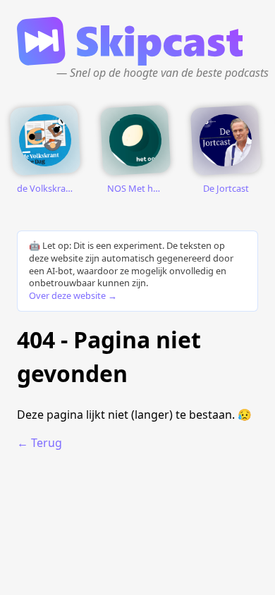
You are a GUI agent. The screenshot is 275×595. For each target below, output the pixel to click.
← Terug (39, 442)
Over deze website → (73, 295)
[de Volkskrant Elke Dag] (45, 140)
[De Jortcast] (225, 140)
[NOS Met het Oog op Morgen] (135, 140)
